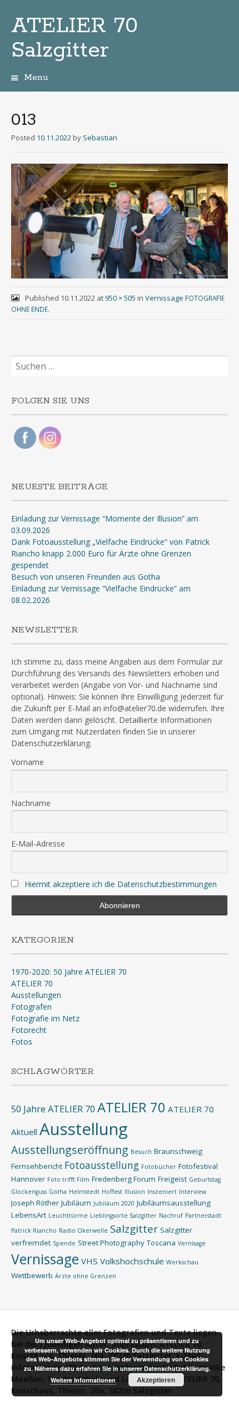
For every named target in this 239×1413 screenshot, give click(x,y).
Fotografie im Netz (45, 1018)
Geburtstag (205, 1179)
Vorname (27, 762)
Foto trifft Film (68, 1179)
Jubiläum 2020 (114, 1203)
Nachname (31, 803)
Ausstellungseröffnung (69, 1149)
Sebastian (100, 138)
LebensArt (28, 1215)
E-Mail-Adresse (38, 843)
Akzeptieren (156, 1380)
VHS (89, 1261)
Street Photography (111, 1243)
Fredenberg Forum (124, 1179)
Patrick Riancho (34, 1230)
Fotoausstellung (101, 1165)
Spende (64, 1243)
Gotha (58, 1192)
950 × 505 (120, 298)
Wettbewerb (32, 1275)
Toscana (161, 1243)
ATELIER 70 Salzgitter (74, 38)
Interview (192, 1192)
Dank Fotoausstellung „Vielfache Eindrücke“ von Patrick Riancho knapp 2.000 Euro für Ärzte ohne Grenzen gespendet (110, 553)
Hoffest (112, 1192)
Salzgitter (134, 1228)
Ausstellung (83, 1129)
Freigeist (172, 1179)
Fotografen (31, 1006)
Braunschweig (178, 1151)
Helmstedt (84, 1192)
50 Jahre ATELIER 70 (53, 1108)
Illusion (135, 1192)
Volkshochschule (132, 1261)
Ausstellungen (36, 995)
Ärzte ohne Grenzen (85, 1276)
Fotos (21, 1041)
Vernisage (192, 1243)
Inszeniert (162, 1192)
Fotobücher (158, 1167)
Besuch (141, 1152)
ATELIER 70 (32, 983)
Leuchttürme (68, 1215)
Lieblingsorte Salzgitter (123, 1215)
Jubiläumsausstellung (174, 1203)
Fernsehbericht (36, 1166)
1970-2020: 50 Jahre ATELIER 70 (69, 971)
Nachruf (171, 1215)
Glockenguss (29, 1192)
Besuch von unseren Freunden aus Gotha (85, 576)
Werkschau (182, 1262)
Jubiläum (76, 1203)
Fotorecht (29, 1030)
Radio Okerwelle (83, 1230)
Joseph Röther (35, 1203)
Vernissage (45, 1259)
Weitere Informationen (83, 1380)
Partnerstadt (203, 1215)
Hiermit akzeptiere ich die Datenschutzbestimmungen (120, 884)
